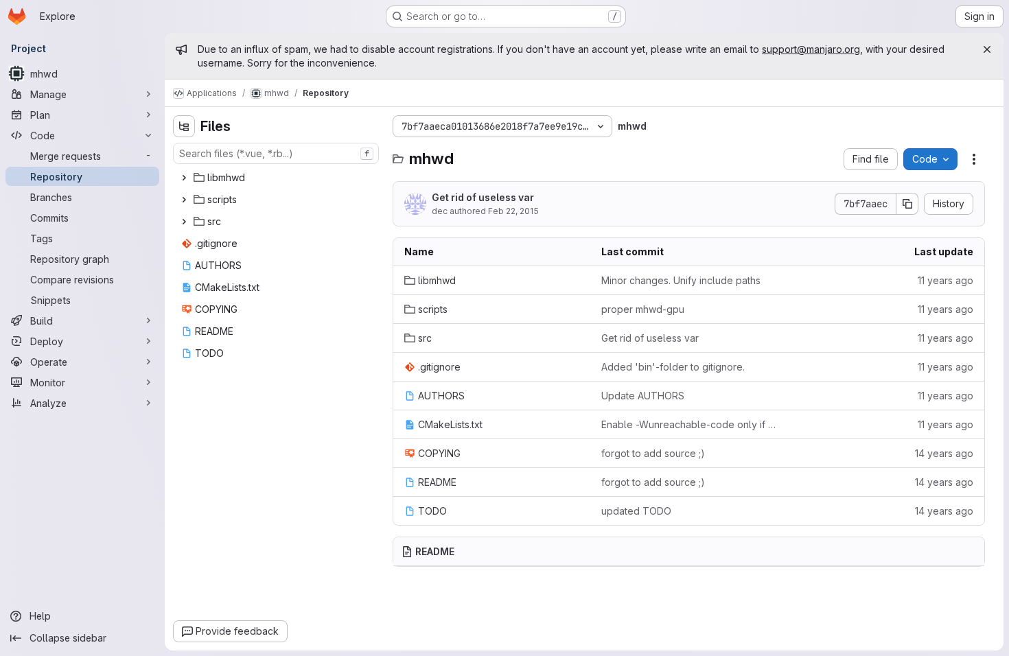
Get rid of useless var (483, 197)
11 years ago (945, 280)
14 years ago (944, 453)
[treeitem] (277, 178)
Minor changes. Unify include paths (681, 280)
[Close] (987, 49)
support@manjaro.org (811, 49)
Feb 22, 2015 (513, 211)
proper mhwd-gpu (642, 309)
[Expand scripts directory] (184, 199)
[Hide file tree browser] (184, 126)
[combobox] (276, 153)
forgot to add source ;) (653, 453)
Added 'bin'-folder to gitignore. (673, 367)
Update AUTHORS (642, 395)
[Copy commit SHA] (907, 204)
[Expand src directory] (184, 221)
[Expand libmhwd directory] (184, 177)
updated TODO (636, 511)
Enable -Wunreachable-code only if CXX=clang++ (688, 424)
